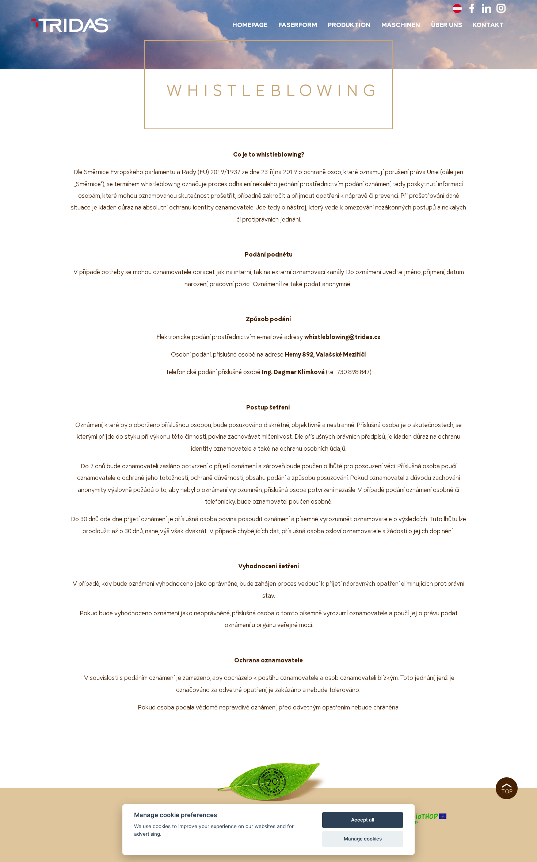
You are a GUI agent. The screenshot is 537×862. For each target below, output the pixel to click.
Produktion (349, 25)
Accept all (362, 820)
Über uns (446, 25)
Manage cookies (363, 839)
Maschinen (400, 25)
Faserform (297, 25)
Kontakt (488, 25)
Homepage (249, 25)
